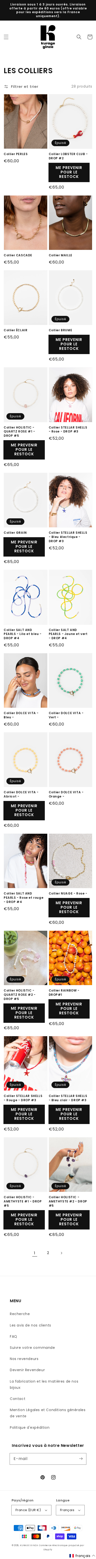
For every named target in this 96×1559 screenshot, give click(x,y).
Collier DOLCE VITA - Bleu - (21, 715)
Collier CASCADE (18, 255)
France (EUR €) (28, 1510)
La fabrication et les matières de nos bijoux (44, 1384)
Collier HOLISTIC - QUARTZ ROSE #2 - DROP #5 (20, 995)
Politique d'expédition (29, 1427)
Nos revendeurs (24, 1358)
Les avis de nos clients (30, 1325)
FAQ (13, 1336)
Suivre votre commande (32, 1347)
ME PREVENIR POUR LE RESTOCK (69, 172)
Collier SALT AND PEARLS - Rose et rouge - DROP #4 (23, 898)
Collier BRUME (60, 330)
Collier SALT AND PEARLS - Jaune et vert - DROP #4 (68, 634)
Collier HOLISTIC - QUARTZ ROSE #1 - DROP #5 (19, 432)
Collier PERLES (16, 154)
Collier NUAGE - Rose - (68, 894)
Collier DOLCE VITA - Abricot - (21, 794)
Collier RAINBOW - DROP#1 (64, 993)
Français (67, 1510)
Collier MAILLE (60, 255)
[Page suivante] (61, 1253)
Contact (17, 1398)
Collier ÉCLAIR (15, 330)
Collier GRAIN (15, 533)
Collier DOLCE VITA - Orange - (66, 794)
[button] (6, 37)
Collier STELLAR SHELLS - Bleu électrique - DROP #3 (68, 537)
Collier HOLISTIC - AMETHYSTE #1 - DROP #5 (23, 1201)
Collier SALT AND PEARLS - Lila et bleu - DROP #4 (23, 634)
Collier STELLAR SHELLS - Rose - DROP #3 (68, 430)
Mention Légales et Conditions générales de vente (47, 1413)
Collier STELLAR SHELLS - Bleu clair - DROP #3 (68, 1098)
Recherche (20, 1313)
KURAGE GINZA (29, 1545)
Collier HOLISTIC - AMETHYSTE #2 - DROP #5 (68, 1201)
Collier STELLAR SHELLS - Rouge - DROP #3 (23, 1098)
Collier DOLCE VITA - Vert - (66, 715)
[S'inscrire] (80, 1458)
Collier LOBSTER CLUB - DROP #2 (68, 156)
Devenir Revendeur (27, 1369)
